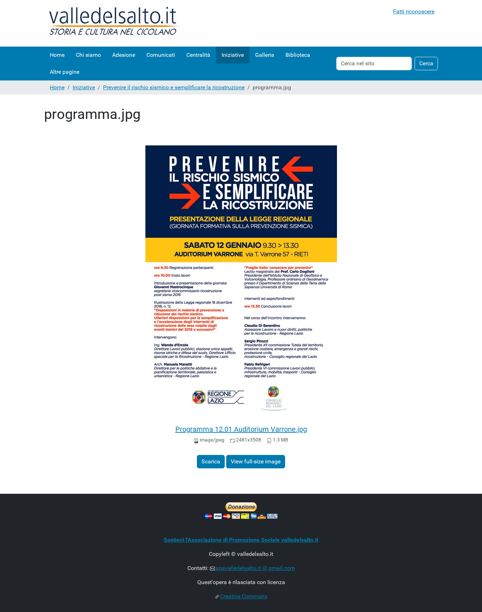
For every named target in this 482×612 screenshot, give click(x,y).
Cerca (426, 63)
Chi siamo (88, 55)
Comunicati (160, 55)
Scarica (210, 461)
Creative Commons (243, 596)
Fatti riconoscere (413, 11)
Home (57, 55)
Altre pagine (64, 71)
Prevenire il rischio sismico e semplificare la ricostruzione (174, 87)
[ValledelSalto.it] (114, 23)
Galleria (264, 55)
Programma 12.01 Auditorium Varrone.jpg (241, 429)
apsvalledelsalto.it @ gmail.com (255, 568)
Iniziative (233, 55)
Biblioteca (297, 55)
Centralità (198, 55)
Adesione (123, 55)
